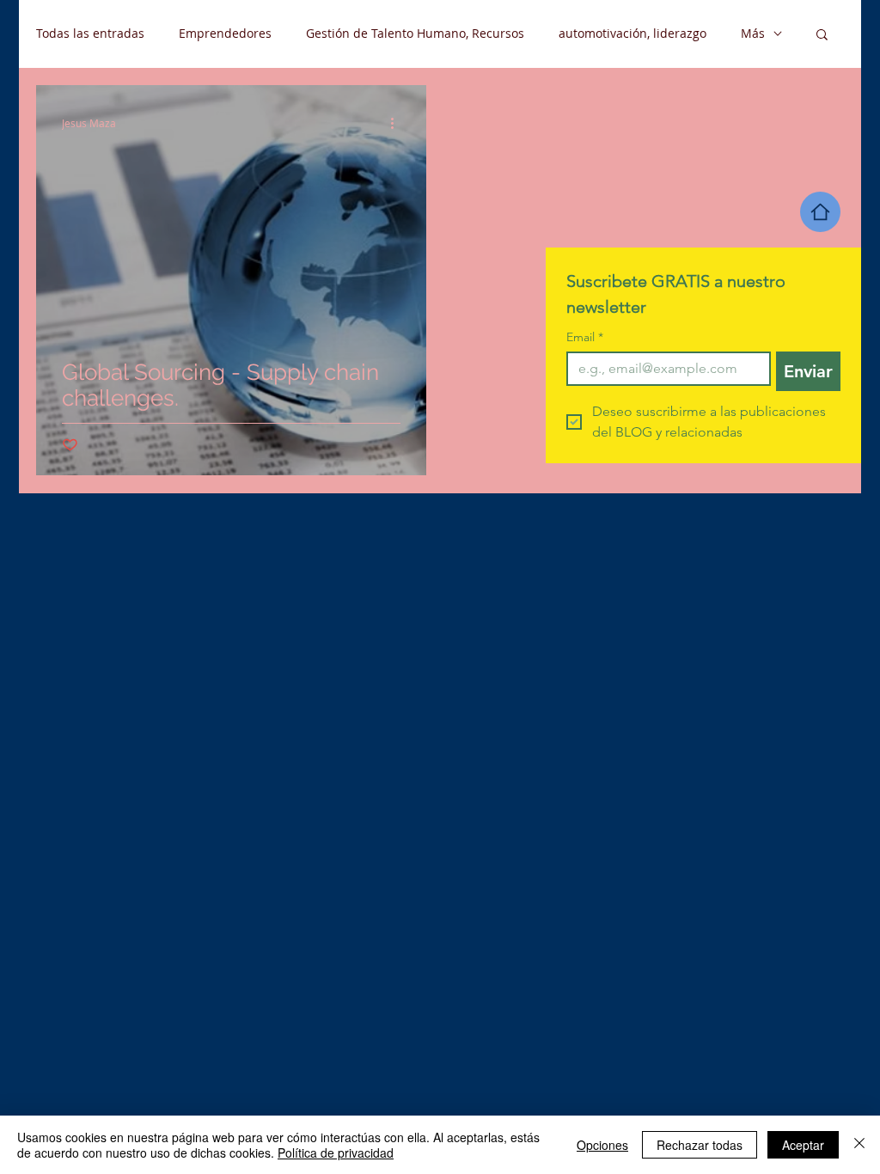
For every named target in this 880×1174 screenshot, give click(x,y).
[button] (822, 36)
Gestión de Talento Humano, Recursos (415, 33)
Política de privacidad (336, 1152)
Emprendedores (225, 33)
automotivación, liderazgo (632, 33)
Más (753, 33)
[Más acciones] (398, 123)
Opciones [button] (602, 1144)
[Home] (820, 212)
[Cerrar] (859, 1144)
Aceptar (803, 1144)
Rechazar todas (699, 1144)
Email (584, 337)
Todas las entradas (90, 33)
